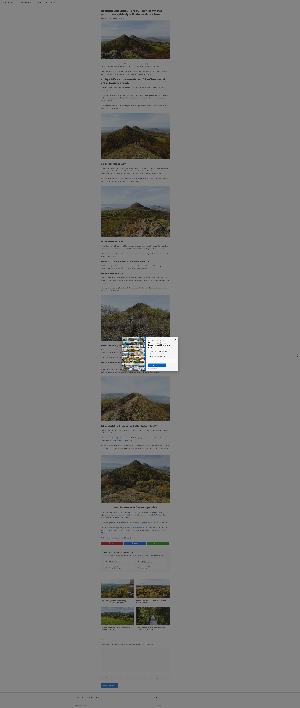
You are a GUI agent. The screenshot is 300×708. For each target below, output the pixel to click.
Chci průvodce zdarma (157, 365)
